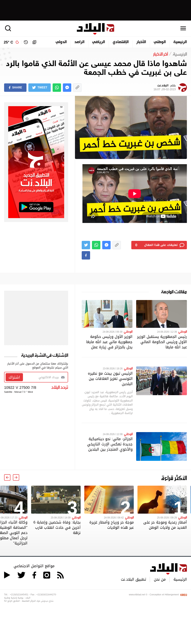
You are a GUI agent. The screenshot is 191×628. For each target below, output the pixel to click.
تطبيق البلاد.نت (133, 579)
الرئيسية (180, 42)
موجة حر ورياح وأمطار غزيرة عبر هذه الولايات (111, 525)
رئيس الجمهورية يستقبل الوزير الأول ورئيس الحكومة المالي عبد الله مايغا (162, 341)
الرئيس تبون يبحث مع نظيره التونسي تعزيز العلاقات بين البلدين (110, 378)
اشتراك (14, 377)
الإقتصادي (121, 42)
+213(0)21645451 (19, 595)
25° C (8, 42)
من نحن (160, 579)
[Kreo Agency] (183, 595)
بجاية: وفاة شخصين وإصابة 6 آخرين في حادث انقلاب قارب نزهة (57, 527)
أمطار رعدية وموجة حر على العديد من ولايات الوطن (165, 525)
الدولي (61, 42)
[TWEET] (86, 245)
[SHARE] (86, 255)
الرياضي (98, 42)
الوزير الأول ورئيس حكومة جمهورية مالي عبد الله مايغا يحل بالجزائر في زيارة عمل (109, 341)
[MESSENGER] (67, 87)
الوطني (160, 42)
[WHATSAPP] (57, 87)
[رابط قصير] (77, 87)
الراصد (79, 42)
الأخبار (141, 42)
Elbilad (95, 29)
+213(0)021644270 (46, 595)
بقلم (165, 87)
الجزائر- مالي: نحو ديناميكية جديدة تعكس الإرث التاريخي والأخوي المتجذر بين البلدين (110, 444)
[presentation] (16, 477)
